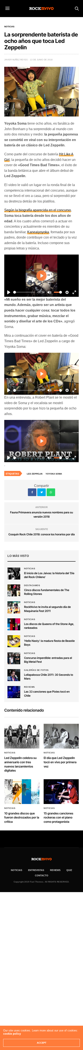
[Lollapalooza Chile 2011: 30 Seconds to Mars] (13, 675)
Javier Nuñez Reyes (16, 59)
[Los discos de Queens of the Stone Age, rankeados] (13, 624)
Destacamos (32, 585)
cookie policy (12, 1033)
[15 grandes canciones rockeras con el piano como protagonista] (61, 791)
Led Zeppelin (34, 474)
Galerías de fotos (36, 670)
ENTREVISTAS (36, 870)
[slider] (24, 292)
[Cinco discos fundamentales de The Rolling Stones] (13, 590)
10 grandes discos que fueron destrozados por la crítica (21, 818)
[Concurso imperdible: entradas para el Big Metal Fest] (13, 658)
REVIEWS (55, 870)
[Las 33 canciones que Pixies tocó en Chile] (13, 692)
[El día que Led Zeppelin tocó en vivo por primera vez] (61, 736)
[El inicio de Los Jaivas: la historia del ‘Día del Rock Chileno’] (13, 574)
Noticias (9, 27)
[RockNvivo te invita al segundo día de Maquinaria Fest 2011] (13, 607)
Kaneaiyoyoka (38, 232)
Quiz (69, 870)
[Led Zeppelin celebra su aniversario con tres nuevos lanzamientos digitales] (21, 736)
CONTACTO (41, 875)
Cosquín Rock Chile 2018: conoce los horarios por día (41, 534)
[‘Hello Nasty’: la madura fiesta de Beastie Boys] (13, 641)
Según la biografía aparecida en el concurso (37, 210)
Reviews (29, 687)
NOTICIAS (16, 870)
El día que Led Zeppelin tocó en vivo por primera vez (60, 762)
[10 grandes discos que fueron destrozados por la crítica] (21, 791)
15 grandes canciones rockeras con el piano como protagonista (58, 818)
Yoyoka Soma (54, 474)
